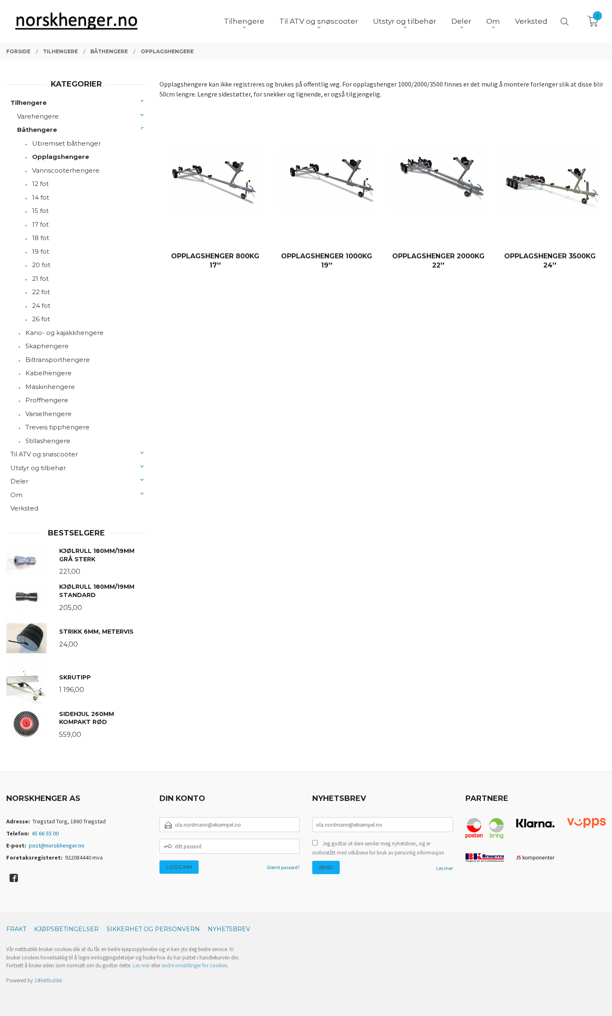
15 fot (40, 211)
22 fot (41, 292)
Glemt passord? (283, 867)
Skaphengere (47, 346)
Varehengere (38, 116)
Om (16, 495)
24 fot (41, 306)
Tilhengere (28, 103)
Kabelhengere (48, 373)
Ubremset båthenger (66, 143)
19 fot (40, 251)
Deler (19, 481)
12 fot (40, 184)
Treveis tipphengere (57, 427)
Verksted (24, 508)
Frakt (16, 929)
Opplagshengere (60, 157)
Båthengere (37, 130)
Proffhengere (46, 400)
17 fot (40, 224)
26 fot (41, 319)
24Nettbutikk (48, 980)
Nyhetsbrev (229, 929)
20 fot (41, 265)
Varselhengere (48, 414)
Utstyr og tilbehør (38, 468)
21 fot (40, 278)
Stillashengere (47, 441)
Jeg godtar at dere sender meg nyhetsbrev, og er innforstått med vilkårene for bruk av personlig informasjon (378, 848)
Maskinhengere (50, 387)
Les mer (444, 868)
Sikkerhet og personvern (153, 929)
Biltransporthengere (57, 360)
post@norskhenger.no (57, 845)
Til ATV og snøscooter (44, 454)
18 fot (40, 238)
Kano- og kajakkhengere (64, 333)
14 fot (40, 197)
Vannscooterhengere (66, 170)
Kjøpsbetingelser (66, 929)
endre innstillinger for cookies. (195, 965)
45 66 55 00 (45, 833)
